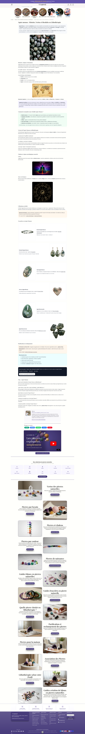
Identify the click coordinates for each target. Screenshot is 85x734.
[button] (12, 5)
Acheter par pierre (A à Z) (35, 716)
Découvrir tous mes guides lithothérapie (38, 419)
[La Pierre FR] (42, 4)
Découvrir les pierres (55, 494)
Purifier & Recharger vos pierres (31, 352)
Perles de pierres (35, 720)
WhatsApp (38, 427)
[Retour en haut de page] (42, 732)
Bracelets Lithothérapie (23, 371)
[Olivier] (28, 413)
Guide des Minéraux (38, 215)
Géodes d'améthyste (35, 723)
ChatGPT (26, 427)
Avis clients (36, 371)
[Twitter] (13, 731)
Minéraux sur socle (42, 330)
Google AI (32, 427)
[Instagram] (15, 731)
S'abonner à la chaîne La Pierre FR (42, 453)
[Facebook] (11, 731)
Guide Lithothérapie (30, 215)
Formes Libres (40, 291)
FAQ (50, 717)
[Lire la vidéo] (42, 440)
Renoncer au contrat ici (53, 724)
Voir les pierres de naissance (55, 565)
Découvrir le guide (30, 616)
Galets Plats (63, 271)
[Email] (23, 731)
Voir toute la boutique (42, 476)
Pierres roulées (34, 725)
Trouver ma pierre (30, 513)
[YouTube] (22, 731)
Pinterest (49, 427)
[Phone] (11, 733)
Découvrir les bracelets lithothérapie (27, 374)
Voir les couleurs (30, 549)
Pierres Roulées (56, 311)
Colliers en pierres (35, 719)
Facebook (44, 427)
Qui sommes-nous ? (53, 720)
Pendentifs (33, 252)
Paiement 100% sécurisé (43, 719)
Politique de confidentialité (43, 717)
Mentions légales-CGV (44, 714)
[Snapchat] (20, 731)
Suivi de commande (53, 714)
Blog (50, 721)
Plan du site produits (44, 723)
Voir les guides (55, 700)
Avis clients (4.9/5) (53, 718)
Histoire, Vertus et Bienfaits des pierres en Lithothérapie (24, 19)
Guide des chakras (55, 532)
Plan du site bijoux (44, 722)
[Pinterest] (18, 731)
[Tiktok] (17, 731)
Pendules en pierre (35, 722)
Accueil (12, 19)
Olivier (33, 411)
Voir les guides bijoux (30, 583)
